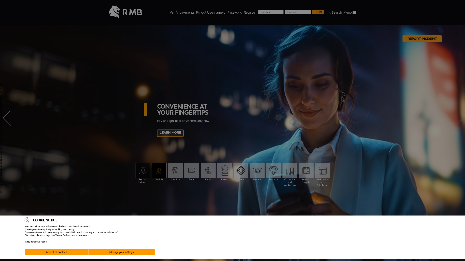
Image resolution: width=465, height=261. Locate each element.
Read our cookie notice (35, 241)
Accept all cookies (56, 252)
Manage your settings (121, 252)
